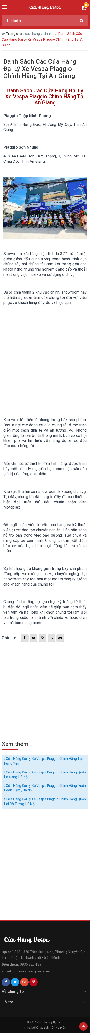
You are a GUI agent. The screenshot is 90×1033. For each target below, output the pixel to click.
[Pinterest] (33, 982)
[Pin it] (42, 638)
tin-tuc (49, 34)
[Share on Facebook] (25, 638)
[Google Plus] (24, 982)
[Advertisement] (45, 357)
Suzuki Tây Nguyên (53, 1027)
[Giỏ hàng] (83, 9)
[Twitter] (15, 982)
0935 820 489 (30, 964)
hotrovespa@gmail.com (31, 971)
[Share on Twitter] (33, 638)
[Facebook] (6, 982)
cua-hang (33, 34)
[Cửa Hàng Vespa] (45, 940)
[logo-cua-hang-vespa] (45, 7)
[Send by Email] (60, 638)
